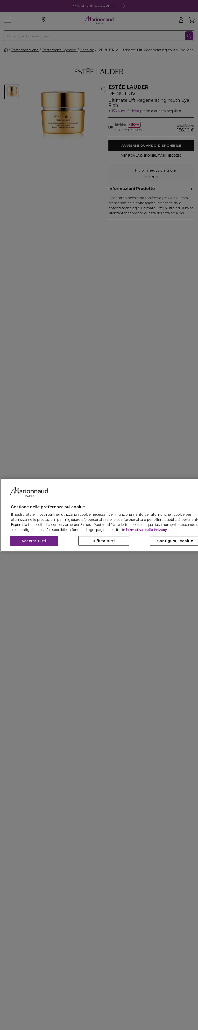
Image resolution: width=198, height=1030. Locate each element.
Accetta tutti (33, 541)
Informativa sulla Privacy (144, 530)
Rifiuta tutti (104, 541)
